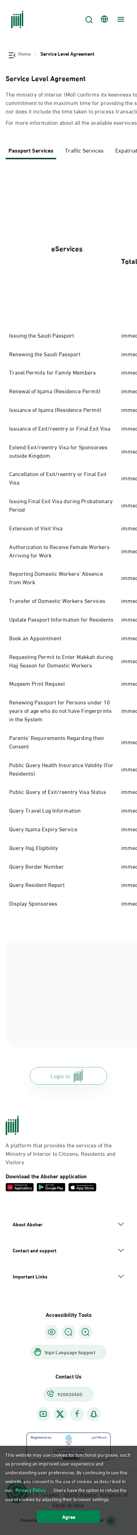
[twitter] (60, 1414)
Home (24, 53)
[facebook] (77, 1414)
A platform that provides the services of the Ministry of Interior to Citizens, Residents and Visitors (61, 1153)
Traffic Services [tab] (84, 150)
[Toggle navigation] (119, 19)
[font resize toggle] (68, 1332)
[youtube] (43, 1414)
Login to (60, 1076)
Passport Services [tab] (30, 150)
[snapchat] (94, 1414)
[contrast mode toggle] (51, 1332)
